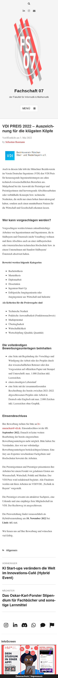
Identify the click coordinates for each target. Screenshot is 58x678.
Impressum (36, 676)
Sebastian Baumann (15, 141)
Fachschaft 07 (29, 90)
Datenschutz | (23, 676)
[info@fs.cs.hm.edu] (34, 10)
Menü (26, 108)
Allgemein (11, 550)
